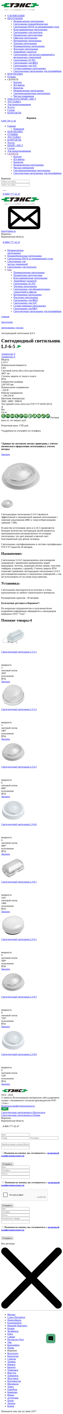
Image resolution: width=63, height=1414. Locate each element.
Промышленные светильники (29, 46)
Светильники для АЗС (25, 65)
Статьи (11, 148)
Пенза (10, 1400)
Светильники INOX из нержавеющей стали (36, 26)
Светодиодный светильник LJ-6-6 (19, 824)
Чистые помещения (23, 96)
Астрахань (12, 1397)
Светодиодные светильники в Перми (20, 1115)
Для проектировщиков (19, 151)
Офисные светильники (25, 38)
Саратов (11, 1359)
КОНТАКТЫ (14, 140)
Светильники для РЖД (25, 308)
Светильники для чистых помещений (17, 262)
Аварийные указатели (25, 51)
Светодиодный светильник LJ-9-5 (19, 996)
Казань (11, 1328)
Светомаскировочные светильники (31, 93)
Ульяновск (12, 1370)
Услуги (11, 142)
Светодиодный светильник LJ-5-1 (19, 652)
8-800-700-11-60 (8, 121)
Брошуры (18, 87)
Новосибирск (14, 1320)
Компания (18, 128)
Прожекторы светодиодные (27, 35)
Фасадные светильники (25, 49)
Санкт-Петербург (16, 1317)
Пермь (10, 1347)
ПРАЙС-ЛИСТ (15, 145)
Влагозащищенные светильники (30, 29)
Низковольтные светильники (28, 21)
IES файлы (19, 85)
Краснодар (13, 1356)
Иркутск (11, 1372)
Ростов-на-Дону (15, 1339)
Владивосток (14, 1381)
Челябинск (13, 1331)
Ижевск (11, 1364)
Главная (11, 126)
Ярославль (12, 1378)
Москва (11, 1314)
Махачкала (13, 1384)
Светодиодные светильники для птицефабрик (37, 71)
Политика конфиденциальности (18, 1106)
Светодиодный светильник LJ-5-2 (19, 709)
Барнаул (11, 1367)
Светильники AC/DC (24, 60)
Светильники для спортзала (28, 32)
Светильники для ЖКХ (25, 63)
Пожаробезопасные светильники (24, 255)
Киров (10, 1406)
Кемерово (12, 1392)
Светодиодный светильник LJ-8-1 (19, 881)
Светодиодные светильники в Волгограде (23, 1112)
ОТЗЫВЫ (12, 134)
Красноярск (13, 1345)
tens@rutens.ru (8, 231)
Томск (10, 1386)
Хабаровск (13, 1375)
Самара (11, 1336)
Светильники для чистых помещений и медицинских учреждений (34, 56)
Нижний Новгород (17, 1325)
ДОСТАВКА (14, 137)
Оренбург (12, 1389)
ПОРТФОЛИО (15, 131)
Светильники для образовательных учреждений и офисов (31, 290)
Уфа (9, 1342)
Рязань (10, 1395)
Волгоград (12, 1353)
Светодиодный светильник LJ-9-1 (19, 939)
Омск (10, 1334)
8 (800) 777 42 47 (11, 194)
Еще (9, 269)
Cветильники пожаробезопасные (30, 24)
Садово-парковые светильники (29, 68)
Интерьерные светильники (27, 40)
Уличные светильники (25, 43)
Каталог (17, 82)
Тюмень (11, 1361)
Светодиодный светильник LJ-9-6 (19, 1054)
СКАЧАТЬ (12, 153)
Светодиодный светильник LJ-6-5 (19, 766)
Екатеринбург (14, 1323)
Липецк (11, 1403)
